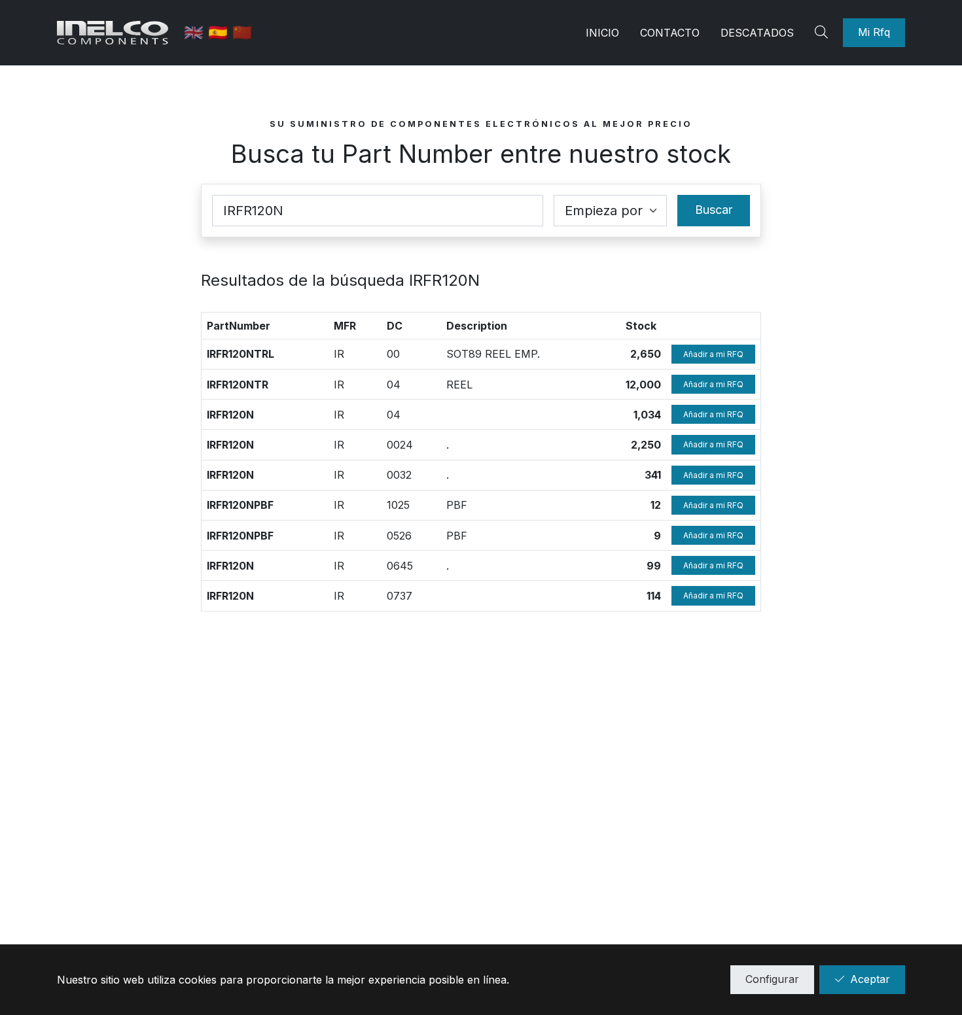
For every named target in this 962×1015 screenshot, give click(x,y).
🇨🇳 (242, 32)
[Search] (823, 32)
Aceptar (870, 979)
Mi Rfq (874, 32)
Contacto (670, 32)
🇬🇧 (196, 32)
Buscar (713, 209)
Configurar (772, 979)
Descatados (757, 32)
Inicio (602, 32)
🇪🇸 (220, 32)
